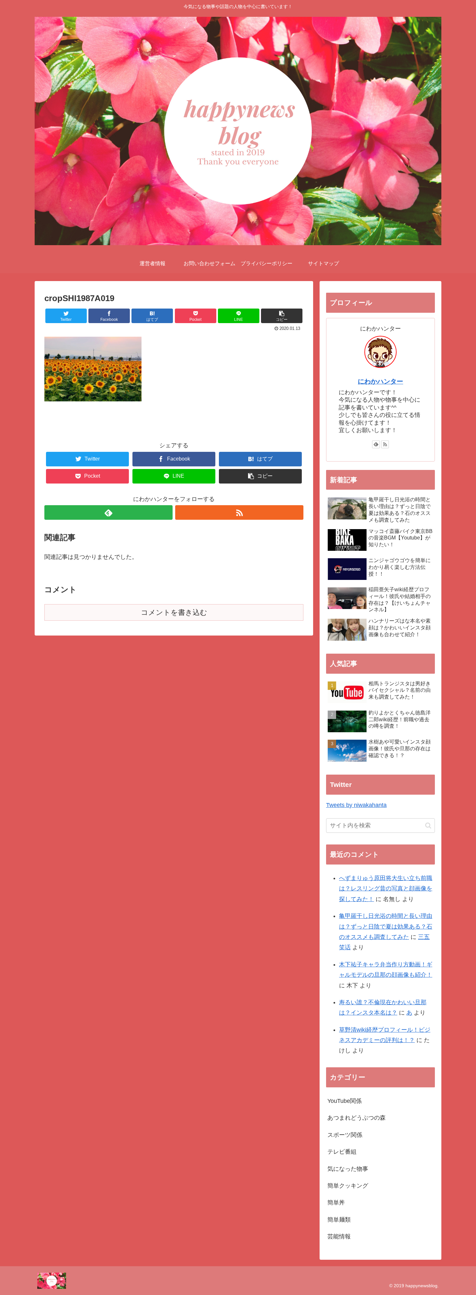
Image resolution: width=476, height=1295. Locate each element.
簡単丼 (336, 1202)
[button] (428, 825)
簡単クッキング (347, 1185)
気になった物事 (347, 1169)
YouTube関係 (344, 1101)
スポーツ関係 (344, 1135)
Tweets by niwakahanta (356, 805)
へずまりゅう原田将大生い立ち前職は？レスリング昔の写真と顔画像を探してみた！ (385, 888)
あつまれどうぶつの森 (356, 1118)
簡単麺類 (339, 1219)
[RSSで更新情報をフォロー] (239, 512)
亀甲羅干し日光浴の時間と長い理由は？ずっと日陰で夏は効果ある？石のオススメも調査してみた (385, 926)
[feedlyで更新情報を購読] (108, 512)
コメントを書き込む (174, 612)
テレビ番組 (342, 1151)
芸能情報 (339, 1236)
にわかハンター (380, 381)
